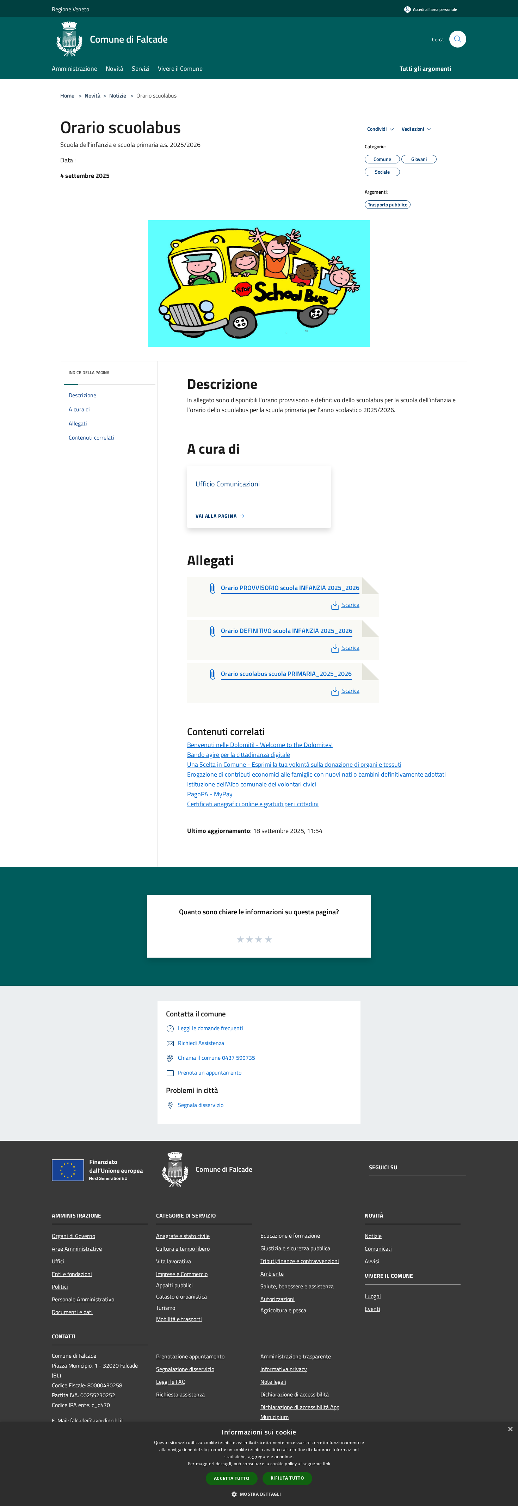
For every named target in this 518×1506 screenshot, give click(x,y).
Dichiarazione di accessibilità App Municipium (299, 1412)
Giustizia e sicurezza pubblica (295, 1248)
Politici (60, 1286)
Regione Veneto (70, 9)
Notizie (117, 95)
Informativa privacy (283, 1369)
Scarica (350, 604)
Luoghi (373, 1296)
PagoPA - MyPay (210, 794)
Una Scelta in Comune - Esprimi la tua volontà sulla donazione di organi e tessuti (294, 764)
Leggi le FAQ (171, 1381)
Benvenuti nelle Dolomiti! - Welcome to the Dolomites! (260, 744)
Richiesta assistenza (180, 1394)
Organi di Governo (73, 1236)
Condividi (377, 129)
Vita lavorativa (173, 1261)
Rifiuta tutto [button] (287, 1478)
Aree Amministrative (77, 1248)
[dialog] (259, 1464)
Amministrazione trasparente (295, 1356)
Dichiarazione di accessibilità (294, 1394)
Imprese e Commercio (182, 1274)
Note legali (273, 1381)
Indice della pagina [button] (89, 372)
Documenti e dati (72, 1312)
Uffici (58, 1261)
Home (67, 95)
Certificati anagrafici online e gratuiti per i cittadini (253, 804)
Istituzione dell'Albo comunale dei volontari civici (251, 784)
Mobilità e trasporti (179, 1319)
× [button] (510, 1429)
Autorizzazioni (277, 1299)
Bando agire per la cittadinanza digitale (238, 754)
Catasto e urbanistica (181, 1296)
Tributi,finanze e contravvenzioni (299, 1261)
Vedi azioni (413, 129)
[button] (259, 1494)
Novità (92, 95)
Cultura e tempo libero (183, 1248)
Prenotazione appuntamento (190, 1356)
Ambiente (272, 1273)
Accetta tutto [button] (231, 1478)
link (326, 1464)
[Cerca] (457, 39)
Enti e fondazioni (72, 1274)
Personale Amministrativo (83, 1299)
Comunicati (378, 1248)
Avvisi (372, 1261)
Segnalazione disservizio (185, 1369)
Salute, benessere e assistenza (297, 1286)
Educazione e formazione (290, 1235)
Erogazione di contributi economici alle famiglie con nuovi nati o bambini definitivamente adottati (316, 774)
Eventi (372, 1309)
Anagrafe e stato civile (183, 1236)
